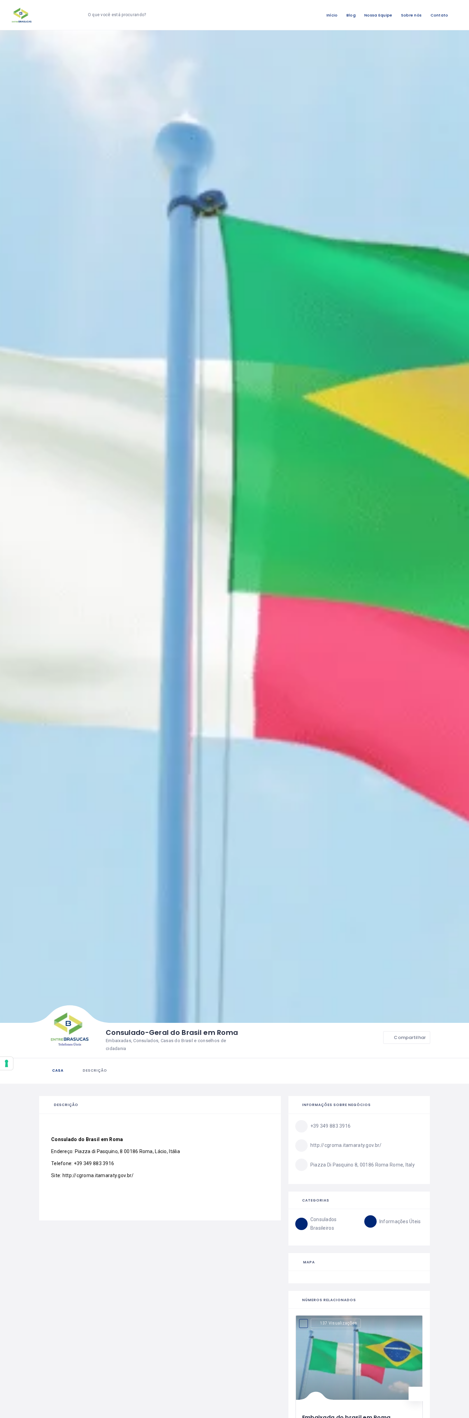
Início (332, 15)
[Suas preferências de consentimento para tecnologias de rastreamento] (6, 1063)
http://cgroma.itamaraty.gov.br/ (98, 1175)
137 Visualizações (338, 1323)
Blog (351, 15)
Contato (439, 15)
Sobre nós (411, 15)
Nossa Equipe (378, 15)
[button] (416, 1394)
